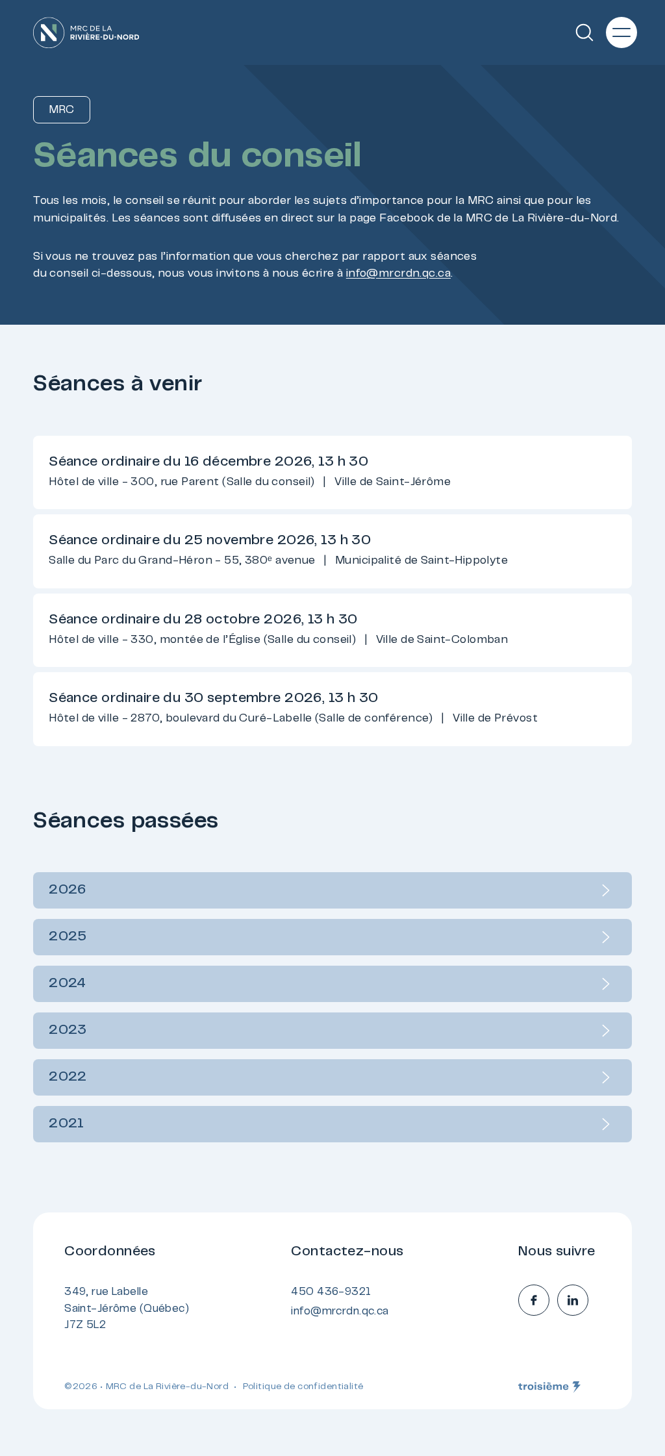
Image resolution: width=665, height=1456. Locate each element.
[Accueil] (86, 33)
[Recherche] (584, 32)
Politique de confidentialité (303, 1387)
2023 (68, 1030)
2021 (66, 1124)
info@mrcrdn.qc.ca (398, 274)
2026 (67, 890)
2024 (67, 984)
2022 (68, 1077)
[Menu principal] (621, 32)
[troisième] (549, 1387)
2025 (68, 937)
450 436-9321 (331, 1292)
